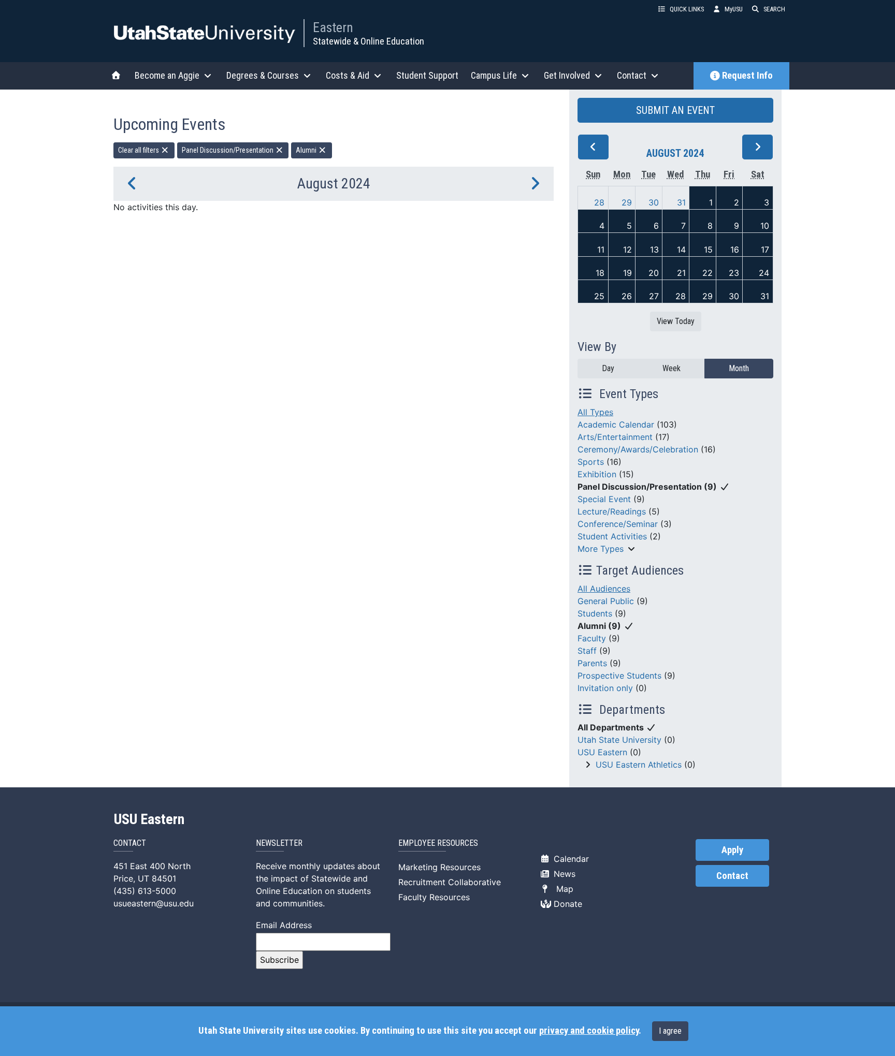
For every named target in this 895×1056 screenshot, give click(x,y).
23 (734, 273)
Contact (732, 876)
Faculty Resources (434, 897)
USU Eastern (602, 752)
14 (681, 249)
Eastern (333, 27)
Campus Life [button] (494, 75)
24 (764, 273)
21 (681, 273)
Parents (592, 663)
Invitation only (605, 688)
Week (671, 368)
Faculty (592, 638)
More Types (601, 549)
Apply (732, 850)
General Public (606, 601)
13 (654, 249)
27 (654, 296)
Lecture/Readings (612, 511)
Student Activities (612, 536)
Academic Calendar (616, 424)
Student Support (427, 75)
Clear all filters (139, 150)
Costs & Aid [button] (347, 75)
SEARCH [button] (774, 9)
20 (653, 273)
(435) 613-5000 (144, 891)
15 (708, 249)
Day (608, 368)
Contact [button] (631, 75)
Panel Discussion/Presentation (228, 150)
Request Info (747, 75)
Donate (566, 904)
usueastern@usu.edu (153, 903)
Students (595, 613)
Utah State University (619, 740)
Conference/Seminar (618, 524)
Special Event (604, 499)
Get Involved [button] (567, 75)
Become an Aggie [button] (167, 75)
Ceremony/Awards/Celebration (638, 449)
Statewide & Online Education (368, 41)
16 (734, 249)
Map (562, 889)
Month (739, 368)
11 (600, 249)
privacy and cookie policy (589, 1030)
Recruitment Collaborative (449, 882)
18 (600, 273)
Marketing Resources (439, 867)
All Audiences (604, 588)
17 (765, 249)
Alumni (307, 150)
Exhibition (597, 474)
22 (707, 273)
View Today (676, 321)
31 (681, 202)
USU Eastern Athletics (639, 764)
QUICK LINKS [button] (687, 9)
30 (653, 202)
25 (599, 296)
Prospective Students (619, 675)
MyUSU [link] (734, 9)
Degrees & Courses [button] (262, 75)
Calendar (570, 859)
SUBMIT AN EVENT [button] (675, 110)
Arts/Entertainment (615, 437)
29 (627, 202)
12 (627, 249)
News (563, 874)
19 (627, 273)
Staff (587, 651)
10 (764, 226)
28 (599, 202)
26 (627, 296)
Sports (591, 462)
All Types (595, 412)
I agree (670, 1031)
